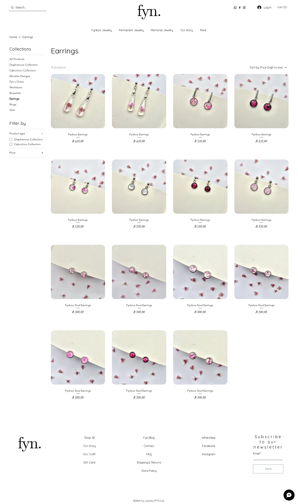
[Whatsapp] (235, 7)
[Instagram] (244, 7)
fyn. (149, 11)
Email (256, 453)
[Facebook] (239, 7)
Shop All (89, 437)
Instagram (208, 454)
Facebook (208, 446)
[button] (282, 7)
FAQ (149, 454)
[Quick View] (78, 101)
